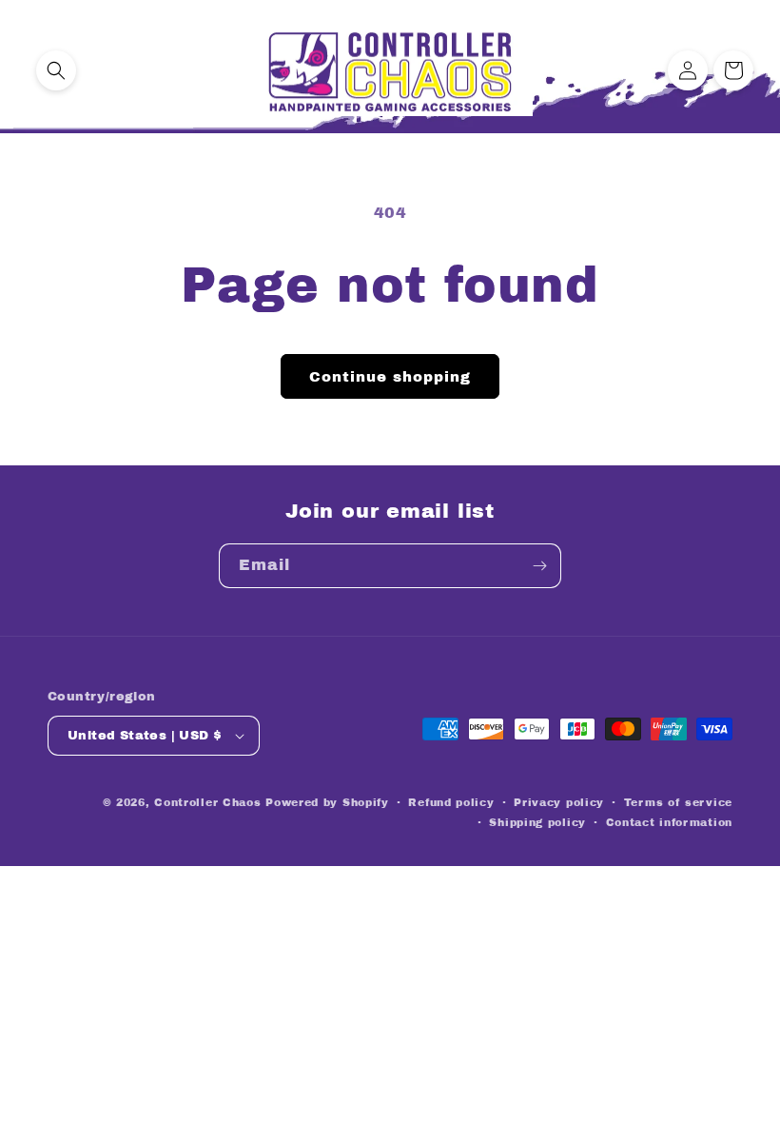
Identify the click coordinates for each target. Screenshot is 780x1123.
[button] (56, 70)
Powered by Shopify (327, 802)
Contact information (669, 822)
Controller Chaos (207, 802)
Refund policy (451, 802)
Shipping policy (537, 822)
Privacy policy (559, 802)
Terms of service (678, 802)
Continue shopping (390, 376)
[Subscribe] (539, 565)
